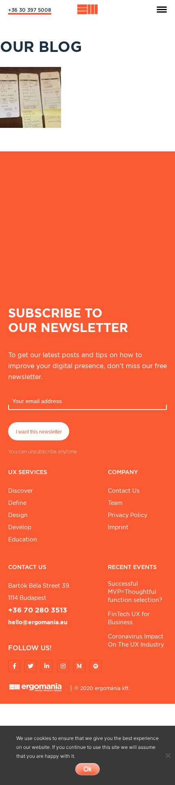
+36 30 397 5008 (29, 10)
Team (115, 503)
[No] (168, 755)
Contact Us (124, 490)
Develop (19, 527)
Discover (20, 490)
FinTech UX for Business (129, 618)
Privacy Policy (127, 515)
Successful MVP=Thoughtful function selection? (135, 591)
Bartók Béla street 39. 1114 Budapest (39, 591)
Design (18, 515)
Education (22, 539)
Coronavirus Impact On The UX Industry (136, 640)
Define (17, 503)
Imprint (118, 527)
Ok (87, 769)
